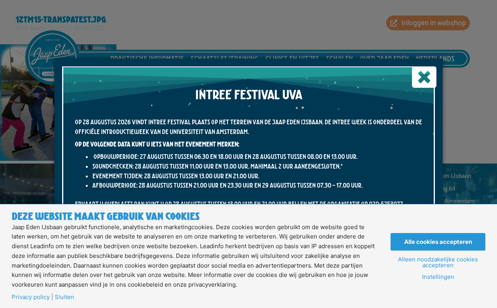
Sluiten (64, 297)
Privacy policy (31, 297)
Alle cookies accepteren (438, 241)
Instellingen (438, 277)
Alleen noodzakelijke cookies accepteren (438, 262)
